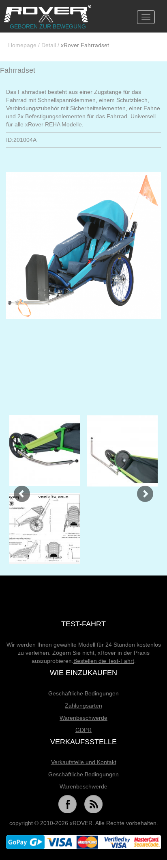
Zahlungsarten (83, 705)
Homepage (22, 45)
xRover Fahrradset (85, 45)
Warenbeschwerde (83, 717)
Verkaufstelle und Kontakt (83, 762)
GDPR (83, 730)
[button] (17, 489)
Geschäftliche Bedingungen (83, 693)
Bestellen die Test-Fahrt (103, 661)
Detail (48, 45)
